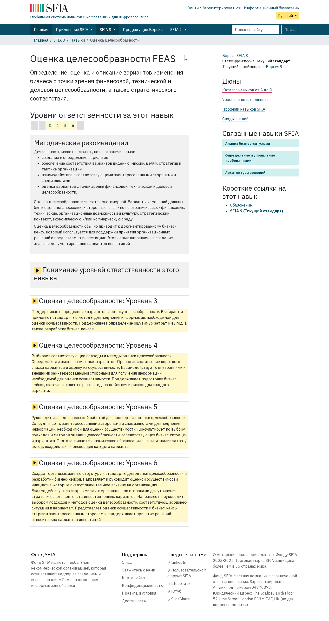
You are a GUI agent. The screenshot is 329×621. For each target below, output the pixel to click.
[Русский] (89, 9)
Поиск (290, 29)
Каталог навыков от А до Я (247, 90)
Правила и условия (139, 593)
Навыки (77, 40)
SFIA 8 (105, 29)
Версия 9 (274, 66)
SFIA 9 (176, 29)
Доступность (134, 600)
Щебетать (181, 583)
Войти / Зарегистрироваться (214, 8)
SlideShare (180, 598)
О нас (127, 562)
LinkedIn (178, 562)
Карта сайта (133, 577)
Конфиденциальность (142, 585)
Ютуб (176, 591)
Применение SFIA (72, 29)
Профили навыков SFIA (243, 109)
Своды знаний (235, 118)
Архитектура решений (245, 172)
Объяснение (241, 205)
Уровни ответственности (245, 99)
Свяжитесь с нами (138, 570)
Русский (286, 15)
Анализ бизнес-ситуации (247, 143)
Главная (41, 29)
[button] (93, 29)
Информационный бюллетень (271, 8)
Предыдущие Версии (143, 29)
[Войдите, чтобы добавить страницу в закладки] (186, 57)
